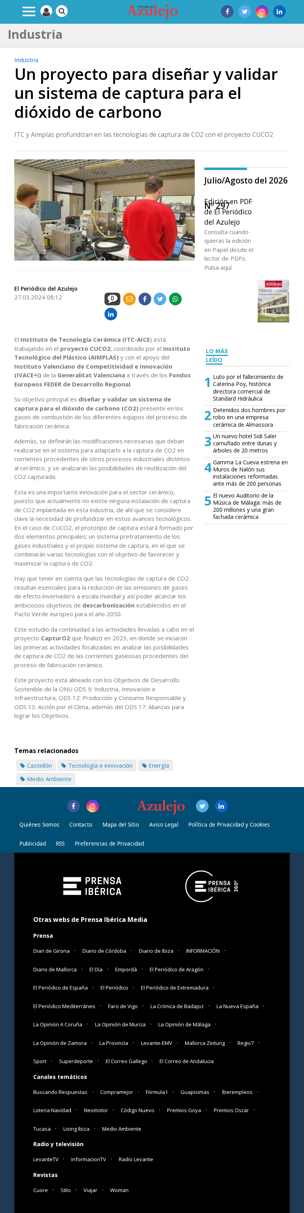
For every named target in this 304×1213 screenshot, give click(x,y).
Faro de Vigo (123, 1006)
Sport (39, 1061)
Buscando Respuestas (60, 1092)
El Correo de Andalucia (187, 1061)
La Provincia (113, 1042)
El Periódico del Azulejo (46, 288)
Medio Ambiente (121, 1128)
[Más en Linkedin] (221, 806)
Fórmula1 (157, 1092)
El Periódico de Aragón (176, 969)
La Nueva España (237, 1006)
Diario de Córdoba (104, 950)
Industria (26, 60)
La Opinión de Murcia (120, 1024)
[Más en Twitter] (202, 806)
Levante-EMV (156, 1042)
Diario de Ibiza (156, 950)
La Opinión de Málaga (184, 1024)
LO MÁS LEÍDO (217, 355)
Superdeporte (76, 1061)
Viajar (90, 1190)
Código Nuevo (137, 1110)
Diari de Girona (51, 950)
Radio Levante (136, 1159)
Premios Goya (184, 1110)
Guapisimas (194, 1092)
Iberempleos (237, 1092)
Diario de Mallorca (55, 969)
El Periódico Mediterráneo (64, 1006)
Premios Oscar (231, 1110)
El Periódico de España (60, 987)
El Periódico (114, 987)
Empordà (126, 969)
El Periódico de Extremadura (175, 987)
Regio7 (246, 1042)
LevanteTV (46, 1159)
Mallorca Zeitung (205, 1042)
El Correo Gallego (127, 1061)
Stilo (66, 1190)
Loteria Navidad (52, 1110)
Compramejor (116, 1092)
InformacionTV (88, 1159)
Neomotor (96, 1110)
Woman (119, 1190)
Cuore (40, 1190)
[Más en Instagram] (92, 806)
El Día (96, 969)
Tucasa (42, 1128)
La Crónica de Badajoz (177, 1006)
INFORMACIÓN (203, 950)
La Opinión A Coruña (57, 1024)
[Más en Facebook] (73, 806)
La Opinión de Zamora (60, 1042)
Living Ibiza (76, 1128)
